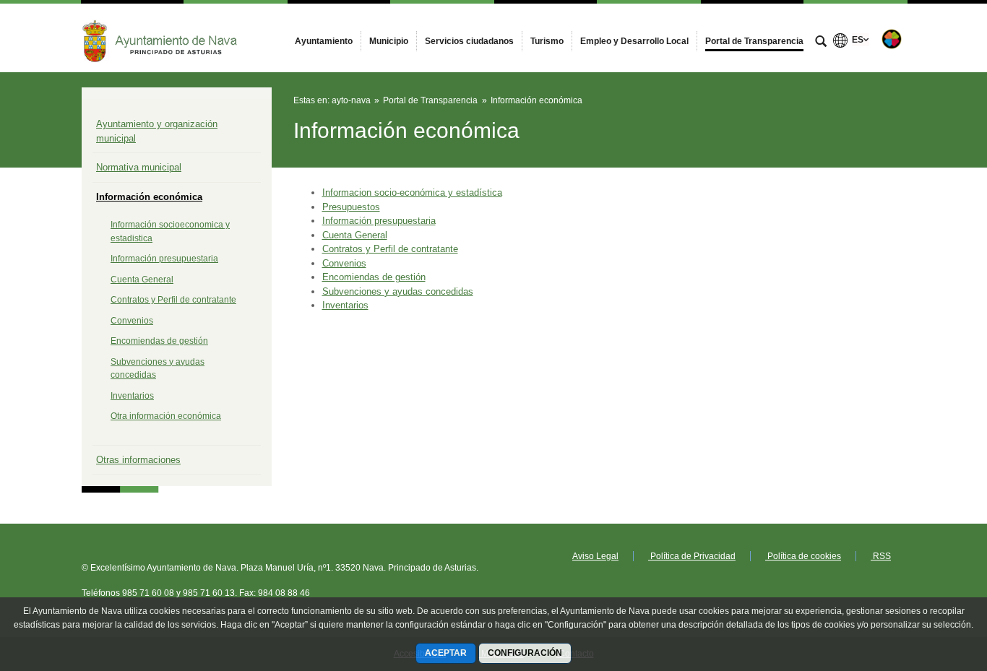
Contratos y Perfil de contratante (173, 300)
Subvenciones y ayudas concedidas (397, 291)
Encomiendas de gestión (159, 341)
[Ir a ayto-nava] (161, 37)
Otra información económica (166, 416)
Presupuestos (351, 207)
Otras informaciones (138, 459)
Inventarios (132, 396)
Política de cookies (803, 556)
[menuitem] (323, 41)
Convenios (132, 321)
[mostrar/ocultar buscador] (820, 42)
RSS (881, 556)
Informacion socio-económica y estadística (412, 192)
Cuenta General (142, 279)
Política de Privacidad (692, 556)
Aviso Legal (595, 556)
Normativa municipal (138, 167)
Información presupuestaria (164, 259)
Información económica (149, 196)
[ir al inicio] (929, 584)
